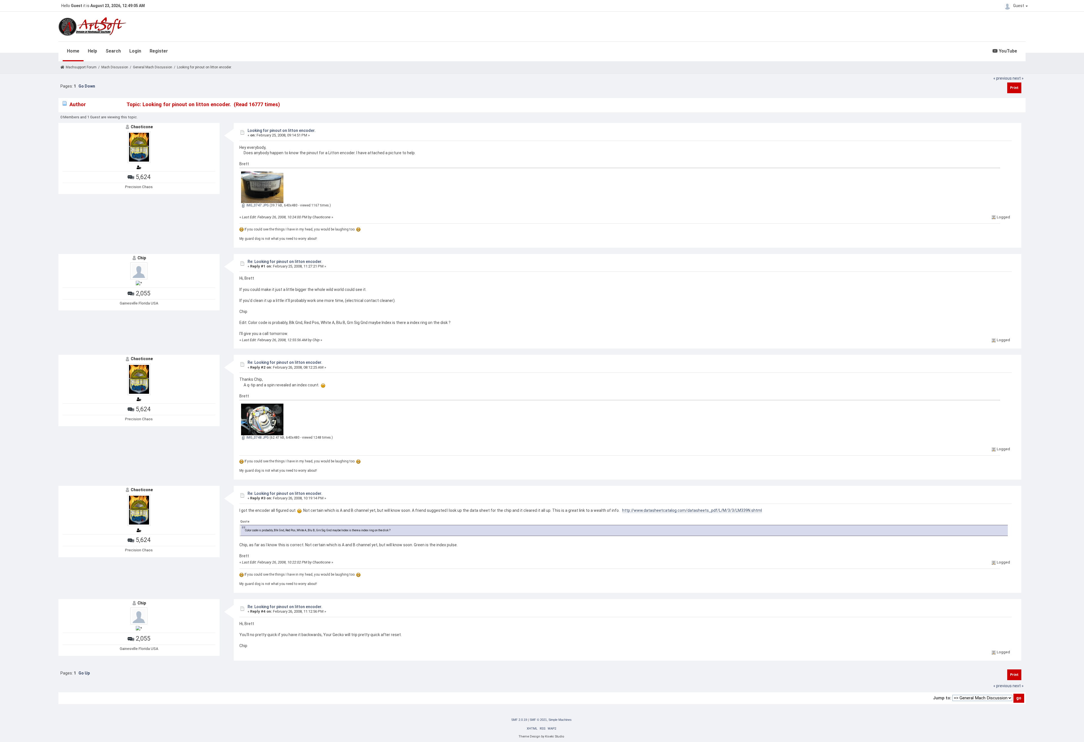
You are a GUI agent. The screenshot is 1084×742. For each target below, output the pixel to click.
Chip (141, 258)
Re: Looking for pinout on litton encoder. (285, 261)
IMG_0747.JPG (257, 205)
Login (135, 51)
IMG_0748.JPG (257, 437)
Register (159, 51)
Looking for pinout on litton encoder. (282, 130)
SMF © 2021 (538, 719)
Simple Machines (560, 719)
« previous (1002, 78)
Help (92, 51)
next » (1018, 78)
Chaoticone (142, 127)
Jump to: (942, 697)
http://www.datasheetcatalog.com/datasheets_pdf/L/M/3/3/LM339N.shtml (692, 510)
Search (113, 51)
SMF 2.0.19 (519, 719)
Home (73, 51)
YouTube (1007, 51)
